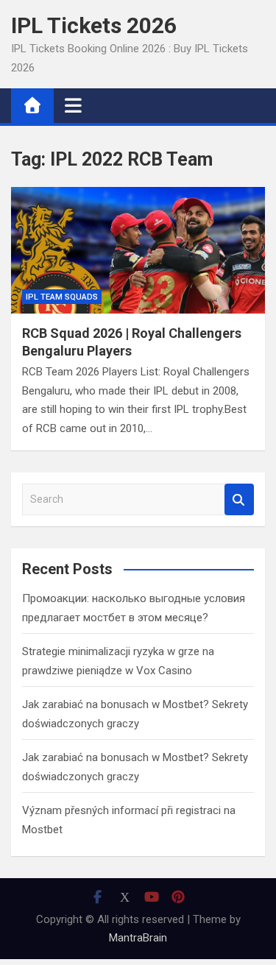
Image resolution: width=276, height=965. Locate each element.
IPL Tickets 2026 (94, 25)
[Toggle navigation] (73, 105)
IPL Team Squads (62, 297)
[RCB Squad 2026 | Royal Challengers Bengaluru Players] (138, 250)
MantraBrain (138, 937)
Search (239, 499)
